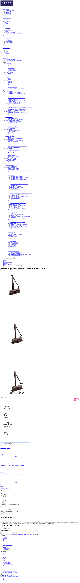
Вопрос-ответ (8, 11)
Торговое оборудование (8, 564)
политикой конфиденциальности (10, 534)
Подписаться (15, 532)
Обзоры (4, 556)
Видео (7, 19)
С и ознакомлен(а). (20, 534)
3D (6, 16)
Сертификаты (8, 13)
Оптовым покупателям (8, 563)
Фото (7, 23)
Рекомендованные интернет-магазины (14, 33)
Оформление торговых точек (9, 565)
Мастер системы (9, 14)
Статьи (7, 20)
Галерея (4, 22)
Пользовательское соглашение (9, 571)
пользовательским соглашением (25, 534)
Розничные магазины (10, 32)
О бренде (5, 25)
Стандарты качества (10, 10)
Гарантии (5, 546)
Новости (7, 26)
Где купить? (5, 31)
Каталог (4, 90)
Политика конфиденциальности (10, 572)
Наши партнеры (6, 21)
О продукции (6, 9)
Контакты (8, 30)
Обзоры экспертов (7, 18)
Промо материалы (9, 15)
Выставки (8, 28)
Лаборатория (8, 12)
